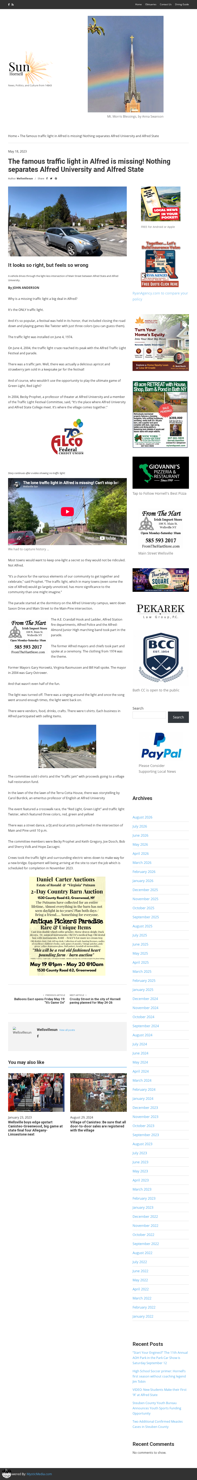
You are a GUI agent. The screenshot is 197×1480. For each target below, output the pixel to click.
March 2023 (142, 1189)
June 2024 (140, 1053)
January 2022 (143, 1316)
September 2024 (146, 1026)
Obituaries (150, 4)
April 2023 (141, 1180)
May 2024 (140, 1062)
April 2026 (141, 853)
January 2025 (143, 989)
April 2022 (141, 1289)
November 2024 (145, 1007)
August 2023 (142, 1144)
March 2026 (142, 862)
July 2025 (140, 935)
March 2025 (142, 971)
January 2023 (143, 1207)
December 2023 (145, 1107)
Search (138, 708)
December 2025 (145, 889)
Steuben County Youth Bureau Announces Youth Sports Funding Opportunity (157, 1408)
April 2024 (141, 1071)
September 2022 (146, 1243)
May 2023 (140, 1171)
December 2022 (145, 1216)
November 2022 (145, 1225)
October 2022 (143, 1234)
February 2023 (144, 1198)
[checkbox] (7, 1473)
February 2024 (144, 1089)
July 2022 (140, 1261)
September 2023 (146, 1134)
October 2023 (143, 1125)
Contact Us (166, 4)
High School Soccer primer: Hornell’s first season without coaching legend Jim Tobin (159, 1376)
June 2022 (140, 1271)
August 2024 (142, 1035)
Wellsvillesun (25, 178)
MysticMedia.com (39, 1474)
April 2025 (141, 962)
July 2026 (140, 826)
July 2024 (140, 1044)
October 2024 (143, 1016)
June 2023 (140, 1162)
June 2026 (140, 835)
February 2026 (144, 871)
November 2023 (145, 1116)
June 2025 (140, 944)
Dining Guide (182, 4)
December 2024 (145, 998)
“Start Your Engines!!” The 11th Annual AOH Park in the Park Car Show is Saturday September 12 (160, 1357)
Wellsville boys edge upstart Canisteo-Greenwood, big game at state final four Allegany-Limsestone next (35, 1128)
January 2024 (143, 1098)
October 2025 (143, 908)
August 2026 (142, 817)
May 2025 (140, 953)
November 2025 (145, 898)
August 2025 (142, 926)
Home (138, 4)
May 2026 (140, 844)
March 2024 (142, 1080)
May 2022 (140, 1280)
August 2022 (142, 1252)
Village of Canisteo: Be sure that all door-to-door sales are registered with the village (98, 1126)
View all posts (67, 1030)
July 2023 (140, 1153)
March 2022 (142, 1298)
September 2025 (146, 917)
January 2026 (143, 880)
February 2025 (144, 980)
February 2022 (144, 1307)
